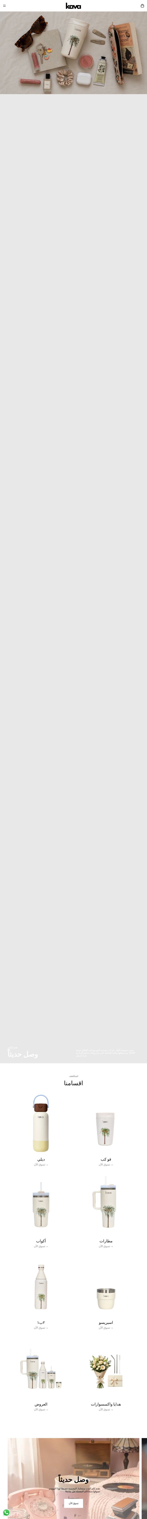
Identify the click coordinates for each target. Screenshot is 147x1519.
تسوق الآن (73, 1503)
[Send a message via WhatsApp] (6, 1512)
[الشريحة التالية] (140, 1491)
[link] (41, 1132)
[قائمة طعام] (4, 5)
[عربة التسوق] (142, 6)
